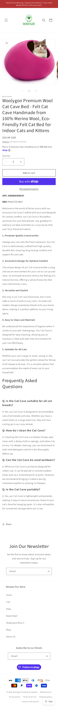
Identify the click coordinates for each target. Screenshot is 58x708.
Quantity (6, 156)
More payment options (29, 189)
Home (9, 595)
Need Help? (12, 615)
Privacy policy (14, 697)
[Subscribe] (48, 571)
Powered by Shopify (29, 692)
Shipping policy (45, 697)
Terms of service (29, 697)
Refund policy (45, 692)
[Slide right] (35, 90)
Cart (8, 601)
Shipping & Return (15, 622)
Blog (8, 629)
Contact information (30, 701)
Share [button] (9, 524)
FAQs (8, 609)
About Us (10, 636)
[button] (6, 20)
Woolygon (17, 692)
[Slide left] (22, 90)
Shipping (5, 142)
